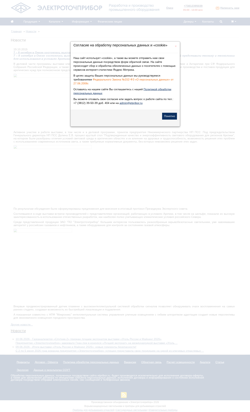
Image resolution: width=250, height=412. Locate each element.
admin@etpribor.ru (131, 103)
